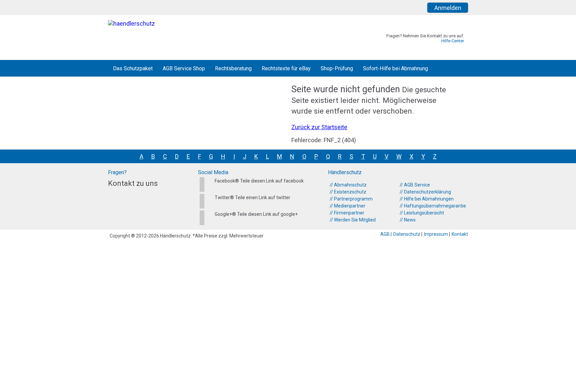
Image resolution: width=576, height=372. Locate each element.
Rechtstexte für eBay (286, 68)
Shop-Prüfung (337, 68)
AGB (385, 234)
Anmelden (447, 7)
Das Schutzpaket (133, 68)
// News (408, 219)
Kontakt (460, 234)
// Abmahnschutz (348, 184)
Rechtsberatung (233, 68)
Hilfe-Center (452, 40)
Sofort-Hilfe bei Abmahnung (395, 68)
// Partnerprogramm (351, 198)
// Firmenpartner (347, 212)
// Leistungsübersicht (422, 212)
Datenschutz (407, 234)
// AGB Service (415, 184)
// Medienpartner (347, 205)
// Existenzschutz (348, 191)
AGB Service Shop (184, 68)
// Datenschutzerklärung (425, 191)
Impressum (436, 234)
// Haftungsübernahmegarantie (433, 205)
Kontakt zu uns (133, 183)
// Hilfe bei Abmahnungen (427, 198)
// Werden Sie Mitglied (353, 219)
